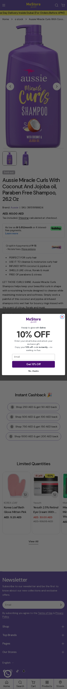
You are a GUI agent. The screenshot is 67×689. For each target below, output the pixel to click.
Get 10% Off (33, 364)
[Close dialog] (62, 317)
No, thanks (33, 371)
